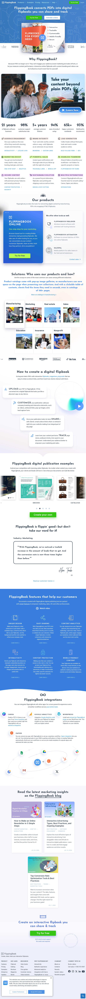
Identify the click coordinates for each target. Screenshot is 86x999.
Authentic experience (40, 967)
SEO (79, 150)
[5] (49, 508)
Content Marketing (21, 829)
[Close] (51, 978)
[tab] (15, 314)
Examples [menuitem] (30, 2)
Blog (22, 967)
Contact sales (74, 259)
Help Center (24, 964)
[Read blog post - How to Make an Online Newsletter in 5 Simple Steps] (27, 827)
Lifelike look (23, 150)
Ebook (12, 974)
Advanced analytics (40, 969)
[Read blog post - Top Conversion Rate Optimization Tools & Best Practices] (43, 882)
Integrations (66, 187)
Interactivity (9, 150)
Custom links (48, 150)
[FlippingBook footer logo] (8, 953)
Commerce (61, 831)
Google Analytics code (48, 717)
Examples (4, 969)
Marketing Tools (36, 886)
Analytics (22, 169)
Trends (45, 884)
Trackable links (39, 169)
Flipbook (13, 964)
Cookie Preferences (18, 992)
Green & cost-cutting (41, 187)
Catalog (13, 967)
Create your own (43, 514)
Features (4, 964)
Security (7, 189)
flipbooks (46, 376)
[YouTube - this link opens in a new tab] (83, 971)
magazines (53, 376)
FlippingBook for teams (70, 169)
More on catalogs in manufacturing (43, 295)
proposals (61, 376)
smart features (25, 604)
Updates (3, 974)
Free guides (24, 969)
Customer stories (26, 972)
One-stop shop (10, 169)
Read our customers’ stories (43, 581)
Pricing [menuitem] (37, 2)
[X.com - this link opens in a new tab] (76, 971)
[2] (40, 508)
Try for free (74, 2)
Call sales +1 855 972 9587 (76, 967)
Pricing (3, 967)
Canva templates (19, 719)
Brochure (13, 969)
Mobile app (52, 169)
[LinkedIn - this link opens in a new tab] (80, 971)
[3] (43, 508)
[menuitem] (21, 2)
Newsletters (18, 831)
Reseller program (60, 974)
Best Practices (52, 829)
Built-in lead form (68, 150)
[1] (36, 508)
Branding (36, 150)
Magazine (14, 972)
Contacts (57, 967)
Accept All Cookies (36, 992)
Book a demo (72, 964)
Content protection (12, 187)
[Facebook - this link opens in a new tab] (69, 971)
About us (57, 964)
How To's (33, 829)
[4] (46, 508)
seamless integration (14, 725)
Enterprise (4, 972)
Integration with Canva (41, 972)
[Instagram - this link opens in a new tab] (73, 971)
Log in (82, 2)
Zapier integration (66, 736)
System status (59, 972)
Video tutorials (25, 974)
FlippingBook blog (48, 795)
